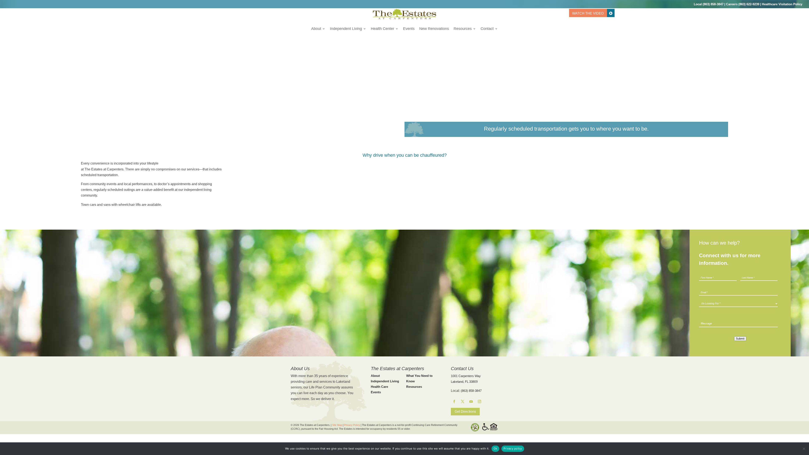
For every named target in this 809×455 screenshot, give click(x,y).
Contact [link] (487, 29)
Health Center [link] (382, 29)
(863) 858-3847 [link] (713, 4)
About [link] (316, 29)
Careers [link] (732, 4)
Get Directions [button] (465, 411)
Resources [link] (463, 29)
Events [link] (409, 29)
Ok (495, 448)
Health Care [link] (379, 386)
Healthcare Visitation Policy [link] (782, 4)
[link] (404, 18)
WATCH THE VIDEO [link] (588, 13)
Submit (740, 338)
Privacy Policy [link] (352, 425)
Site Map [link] (337, 425)
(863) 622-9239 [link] (748, 4)
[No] (804, 449)
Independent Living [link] (346, 29)
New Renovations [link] (434, 29)
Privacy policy (513, 448)
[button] (454, 401)
